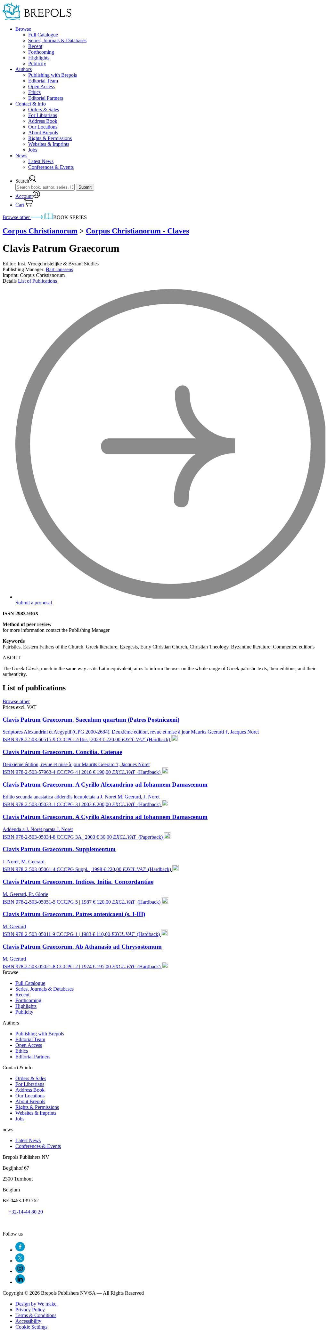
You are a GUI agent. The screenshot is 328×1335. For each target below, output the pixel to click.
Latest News (40, 161)
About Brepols (43, 132)
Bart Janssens (59, 269)
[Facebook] (20, 1250)
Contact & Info (30, 103)
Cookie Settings (31, 1327)
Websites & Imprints (48, 144)
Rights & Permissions (50, 138)
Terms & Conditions (35, 1315)
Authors (23, 69)
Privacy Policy (30, 1309)
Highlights (38, 57)
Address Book (42, 121)
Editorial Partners (45, 98)
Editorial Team (43, 80)
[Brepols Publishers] (37, 18)
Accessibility (28, 1321)
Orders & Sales (43, 109)
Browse (23, 29)
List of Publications (37, 281)
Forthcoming (41, 52)
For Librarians (42, 115)
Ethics (34, 92)
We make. (36, 1304)
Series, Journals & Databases (57, 40)
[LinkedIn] (20, 1282)
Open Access (41, 86)
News (21, 155)
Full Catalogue (43, 34)
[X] (19, 1260)
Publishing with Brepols (52, 75)
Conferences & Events (51, 167)
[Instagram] (20, 1271)
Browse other (17, 217)
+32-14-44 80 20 (26, 1211)
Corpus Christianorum (40, 231)
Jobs (32, 150)
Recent (35, 46)
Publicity (37, 63)
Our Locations (42, 127)
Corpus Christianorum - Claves (137, 231)
